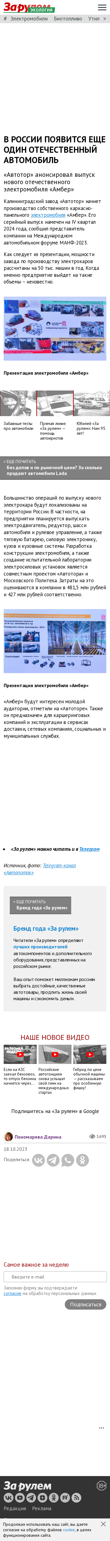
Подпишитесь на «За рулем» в (55, 1111)
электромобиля (48, 215)
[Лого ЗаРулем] (27, 1486)
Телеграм (89, 849)
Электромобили (29, 18)
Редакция (15, 1508)
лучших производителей (40, 947)
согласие (12, 1293)
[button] (104, 1524)
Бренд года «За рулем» (46, 928)
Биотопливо (68, 18)
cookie (69, 1529)
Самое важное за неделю (36, 1264)
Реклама (41, 1508)
